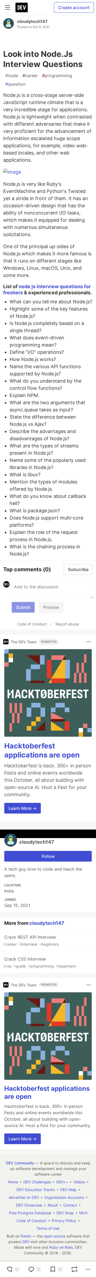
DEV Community (20, 1163)
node (11, 75)
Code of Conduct (32, 624)
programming (57, 75)
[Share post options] (88, 1269)
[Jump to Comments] (34, 1269)
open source (54, 1236)
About (52, 1205)
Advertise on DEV (24, 1197)
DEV (26, 1241)
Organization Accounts (64, 1197)
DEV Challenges (37, 1182)
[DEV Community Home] (21, 7)
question (15, 84)
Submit (23, 607)
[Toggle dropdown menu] (88, 641)
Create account (74, 7)
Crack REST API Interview (31, 940)
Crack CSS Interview (39, 962)
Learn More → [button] (23, 808)
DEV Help (68, 1189)
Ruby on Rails (61, 1247)
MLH (83, 1213)
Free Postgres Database (30, 1213)
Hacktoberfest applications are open (42, 750)
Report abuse (67, 624)
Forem (26, 1236)
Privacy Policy (64, 1220)
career (30, 75)
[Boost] (74, 1269)
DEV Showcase (29, 1205)
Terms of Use (48, 1228)
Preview (51, 607)
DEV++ (62, 1182)
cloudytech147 (32, 21)
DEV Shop (65, 1213)
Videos (79, 1182)
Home (13, 1182)
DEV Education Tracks (36, 1189)
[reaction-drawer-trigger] (13, 1269)
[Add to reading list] (56, 1269)
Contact (70, 1205)
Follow (48, 856)
